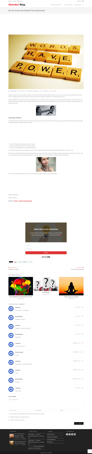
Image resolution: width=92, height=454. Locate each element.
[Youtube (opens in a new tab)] (83, 1)
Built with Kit (46, 257)
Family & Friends (50, 434)
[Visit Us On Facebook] (67, 434)
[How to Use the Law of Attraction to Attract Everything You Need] (11, 436)
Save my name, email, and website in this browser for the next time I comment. (27, 413)
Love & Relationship (51, 439)
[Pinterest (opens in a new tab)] (80, 1)
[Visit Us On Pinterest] (69, 434)
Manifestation (50, 442)
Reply (82, 307)
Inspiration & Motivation (33, 91)
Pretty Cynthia (19, 352)
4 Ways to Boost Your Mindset (71, 297)
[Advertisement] (46, 22)
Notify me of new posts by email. (17, 420)
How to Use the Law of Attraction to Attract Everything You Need (19, 435)
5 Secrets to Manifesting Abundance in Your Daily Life (36, 436)
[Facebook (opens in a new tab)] (78, 1)
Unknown (17, 307)
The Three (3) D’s (46, 292)
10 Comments (45, 91)
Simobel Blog (13, 91)
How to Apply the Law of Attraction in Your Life (21, 296)
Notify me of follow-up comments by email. (19, 417)
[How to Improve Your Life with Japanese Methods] (11, 443)
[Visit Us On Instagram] (72, 434)
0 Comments (23, 438)
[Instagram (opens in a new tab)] (81, 1)
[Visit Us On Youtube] (74, 434)
